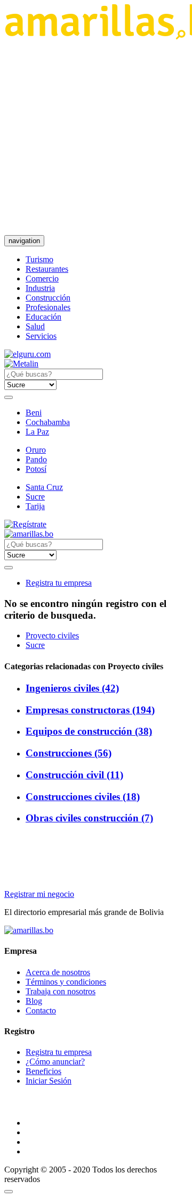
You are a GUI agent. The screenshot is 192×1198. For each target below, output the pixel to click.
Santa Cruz (44, 487)
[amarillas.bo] (28, 930)
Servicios (41, 335)
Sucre (35, 496)
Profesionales (48, 307)
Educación (43, 316)
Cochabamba (48, 422)
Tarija (35, 506)
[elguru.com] (27, 354)
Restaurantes (47, 268)
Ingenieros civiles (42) (72, 688)
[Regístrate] (96, 524)
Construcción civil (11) (74, 774)
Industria (40, 288)
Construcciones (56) (68, 753)
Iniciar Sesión (48, 1080)
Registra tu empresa (59, 582)
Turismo (39, 259)
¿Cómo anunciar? (55, 1061)
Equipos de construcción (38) (89, 731)
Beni (34, 412)
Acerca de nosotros (58, 972)
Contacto (41, 1010)
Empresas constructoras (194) (90, 710)
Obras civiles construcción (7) (89, 817)
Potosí (36, 468)
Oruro (36, 449)
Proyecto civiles (52, 635)
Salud (35, 326)
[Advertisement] (96, 137)
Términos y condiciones (66, 981)
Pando (36, 459)
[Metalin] (21, 363)
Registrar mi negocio (39, 893)
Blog (34, 1000)
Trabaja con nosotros (60, 991)
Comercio (42, 278)
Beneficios (43, 1071)
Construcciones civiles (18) (83, 796)
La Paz (37, 431)
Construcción (48, 297)
